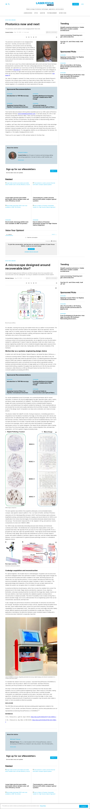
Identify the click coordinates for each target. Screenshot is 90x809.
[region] (31, 237)
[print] (56, 37)
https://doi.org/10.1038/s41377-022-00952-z (43, 717)
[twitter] (31, 37)
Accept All (83, 806)
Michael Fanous (9, 278)
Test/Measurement (52, 12)
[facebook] (26, 37)
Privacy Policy (43, 805)
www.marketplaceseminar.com (26, 113)
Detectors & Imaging (10, 19)
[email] (36, 37)
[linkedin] (29, 37)
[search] (9, 4)
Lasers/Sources (28, 12)
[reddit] (33, 37)
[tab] (9, 234)
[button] (6, 4)
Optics (36, 12)
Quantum (42, 12)
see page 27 (17, 69)
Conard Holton (9, 32)
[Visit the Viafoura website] (54, 241)
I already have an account (31, 251)
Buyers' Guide (62, 12)
